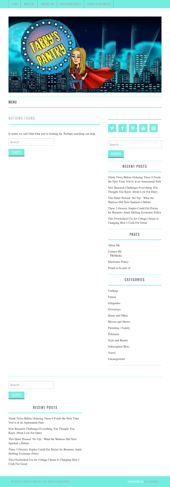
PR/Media (116, 255)
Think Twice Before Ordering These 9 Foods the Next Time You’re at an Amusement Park (134, 179)
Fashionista (135, 481)
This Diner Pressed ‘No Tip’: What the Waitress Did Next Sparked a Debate (131, 200)
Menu (12, 102)
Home (14, 4)
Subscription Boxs (118, 346)
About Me (29, 4)
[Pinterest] (133, 128)
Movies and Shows (119, 322)
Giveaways (114, 309)
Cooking (113, 291)
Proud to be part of (98, 4)
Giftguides (114, 303)
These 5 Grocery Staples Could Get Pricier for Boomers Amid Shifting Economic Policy (134, 210)
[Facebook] (122, 128)
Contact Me (47, 4)
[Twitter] (112, 128)
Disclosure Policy (70, 4)
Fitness (112, 297)
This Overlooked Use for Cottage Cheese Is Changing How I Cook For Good (133, 221)
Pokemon (113, 334)
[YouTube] (143, 128)
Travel (111, 353)
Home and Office (118, 315)
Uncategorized (116, 359)
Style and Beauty (118, 340)
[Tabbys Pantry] (85, 54)
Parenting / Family (119, 328)
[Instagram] (153, 128)
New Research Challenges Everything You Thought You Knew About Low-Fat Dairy (133, 190)
